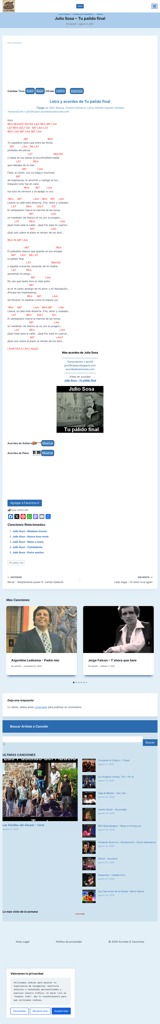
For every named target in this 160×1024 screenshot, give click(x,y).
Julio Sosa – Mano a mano (28, 541)
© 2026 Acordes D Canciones (126, 941)
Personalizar (19, 1011)
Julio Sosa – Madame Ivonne (29, 531)
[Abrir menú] (154, 6)
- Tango (99, 14)
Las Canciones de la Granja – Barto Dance (121, 891)
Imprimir (77, 91)
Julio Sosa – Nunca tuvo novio (30, 536)
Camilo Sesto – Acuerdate (112, 809)
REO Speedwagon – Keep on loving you (119, 825)
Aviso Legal (22, 941)
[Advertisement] (80, 66)
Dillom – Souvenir (108, 858)
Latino (60, 91)
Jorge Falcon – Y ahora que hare (112, 660)
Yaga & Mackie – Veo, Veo (112, 793)
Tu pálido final (16, 563)
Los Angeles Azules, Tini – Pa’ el (116, 776)
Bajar (40, 91)
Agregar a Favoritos (24, 503)
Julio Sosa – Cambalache (27, 547)
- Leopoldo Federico (82, 14)
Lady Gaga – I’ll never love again (133, 580)
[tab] (74, 682)
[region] (40, 993)
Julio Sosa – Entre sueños (28, 552)
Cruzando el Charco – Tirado (114, 760)
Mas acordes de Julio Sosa (80, 352)
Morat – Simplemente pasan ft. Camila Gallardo (35, 580)
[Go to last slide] (11, 643)
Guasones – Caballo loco (111, 875)
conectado (41, 707)
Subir (30, 91)
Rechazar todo (40, 1011)
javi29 (73, 24)
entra (80, 6)
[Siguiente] (148, 643)
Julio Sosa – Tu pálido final (80, 380)
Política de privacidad (69, 941)
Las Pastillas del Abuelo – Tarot (23, 825)
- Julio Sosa (63, 14)
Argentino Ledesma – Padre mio (35, 660)
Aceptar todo (61, 1011)
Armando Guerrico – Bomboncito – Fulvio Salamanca (127, 842)
